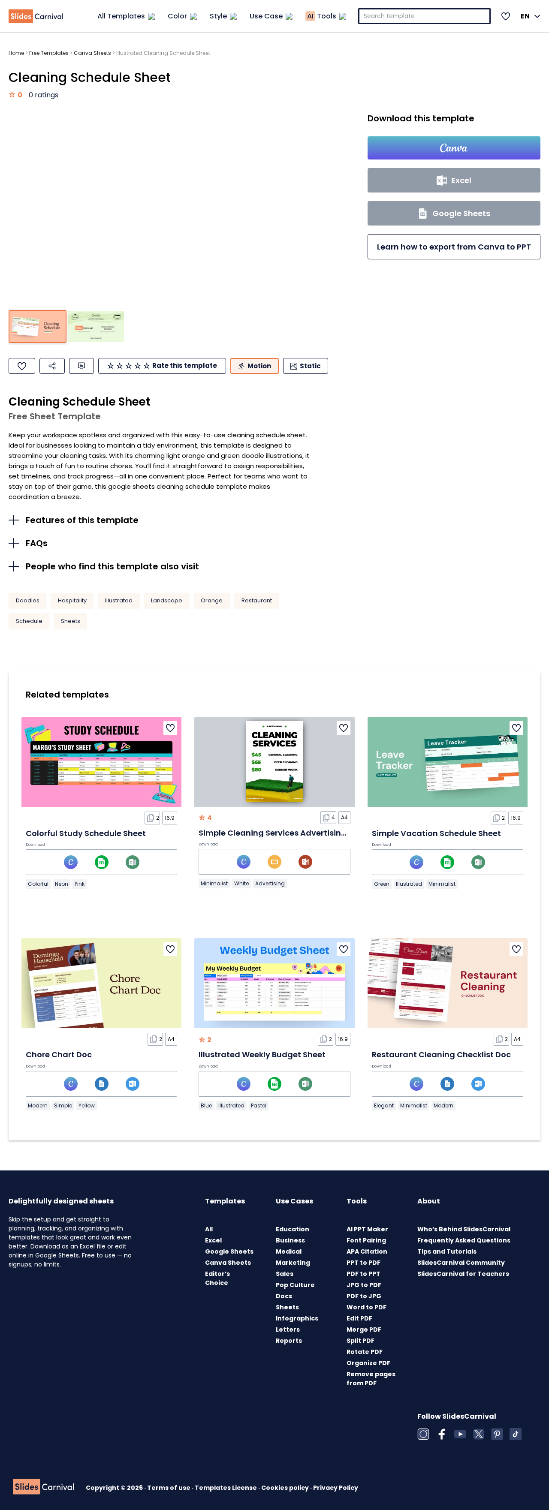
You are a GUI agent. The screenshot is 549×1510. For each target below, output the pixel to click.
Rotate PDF (365, 1352)
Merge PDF (364, 1329)
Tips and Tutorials (447, 1251)
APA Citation (367, 1251)
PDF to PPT (363, 1273)
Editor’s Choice (217, 1278)
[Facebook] (442, 1434)
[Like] (22, 366)
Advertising (270, 883)
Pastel (258, 1105)
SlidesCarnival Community (461, 1262)
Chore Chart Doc (59, 1054)
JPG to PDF (364, 1285)
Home (16, 53)
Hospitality (72, 600)
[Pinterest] (497, 1434)
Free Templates (49, 53)
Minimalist (214, 883)
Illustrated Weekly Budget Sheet (262, 1054)
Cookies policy (285, 1487)
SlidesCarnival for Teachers (463, 1273)
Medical (289, 1251)
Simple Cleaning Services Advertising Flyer (283, 832)
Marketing (293, 1262)
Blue (206, 1105)
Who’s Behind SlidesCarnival (463, 1229)
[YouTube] (460, 1434)
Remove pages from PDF (371, 1378)
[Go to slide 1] (37, 326)
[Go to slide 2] (96, 326)
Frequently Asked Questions (463, 1240)
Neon (61, 883)
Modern (38, 1105)
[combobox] (424, 16)
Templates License (226, 1487)
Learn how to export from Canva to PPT (454, 246)
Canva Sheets (92, 53)
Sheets (70, 621)
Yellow (86, 1105)
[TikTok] (516, 1434)
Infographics (297, 1318)
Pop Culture (295, 1285)
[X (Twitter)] (479, 1434)
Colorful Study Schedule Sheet (86, 833)
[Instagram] (423, 1434)
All (209, 1229)
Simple (63, 1105)
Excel (213, 1240)
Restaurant (256, 600)
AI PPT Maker (367, 1229)
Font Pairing (366, 1240)
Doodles (27, 600)
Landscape (166, 600)
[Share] (52, 366)
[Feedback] (81, 366)
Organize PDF (368, 1363)
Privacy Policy (335, 1487)
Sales (284, 1273)
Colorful (38, 883)
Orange (212, 600)
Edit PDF (359, 1318)
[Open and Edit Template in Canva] (454, 147)
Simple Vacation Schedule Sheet (436, 833)
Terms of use (169, 1487)
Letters (288, 1329)
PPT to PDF (363, 1262)
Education (292, 1229)
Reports (289, 1340)
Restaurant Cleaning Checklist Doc (441, 1054)
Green (381, 883)
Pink (79, 883)
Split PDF (360, 1340)
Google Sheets (229, 1251)
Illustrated (119, 600)
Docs (284, 1296)
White (241, 883)
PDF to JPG (364, 1296)
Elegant (384, 1105)
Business (290, 1240)
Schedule (29, 621)
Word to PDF (366, 1307)
